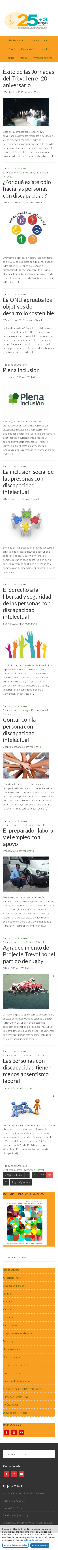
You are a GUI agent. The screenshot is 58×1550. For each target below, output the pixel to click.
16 (35, 1175)
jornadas (7, 176)
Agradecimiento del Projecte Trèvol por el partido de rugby (29, 954)
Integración (28, 172)
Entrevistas (9, 1309)
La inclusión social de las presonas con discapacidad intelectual (28, 481)
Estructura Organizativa (15, 1364)
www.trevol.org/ (19, 1522)
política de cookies (33, 1540)
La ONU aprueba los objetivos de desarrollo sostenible (28, 306)
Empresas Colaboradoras (16, 1380)
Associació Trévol (12, 1277)
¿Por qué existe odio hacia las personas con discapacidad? (27, 188)
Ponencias (8, 1317)
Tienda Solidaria (11, 1269)
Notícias (7, 1293)
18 (49, 1175)
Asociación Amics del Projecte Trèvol (22, 1388)
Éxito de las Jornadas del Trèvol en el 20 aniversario (28, 78)
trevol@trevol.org (19, 1515)
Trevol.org (8, 1341)
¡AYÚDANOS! (10, 1404)
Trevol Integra (29, 18)
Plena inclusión (21, 370)
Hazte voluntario (12, 1349)
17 (42, 1175)
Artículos (22, 168)
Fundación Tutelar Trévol (16, 1396)
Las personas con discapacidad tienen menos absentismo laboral (27, 1070)
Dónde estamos (11, 1357)
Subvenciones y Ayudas (15, 1412)
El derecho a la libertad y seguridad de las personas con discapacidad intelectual (27, 603)
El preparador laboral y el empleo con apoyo (29, 837)
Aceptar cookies (39, 1545)
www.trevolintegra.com (40, 1522)
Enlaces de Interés (13, 1372)
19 (6, 1182)
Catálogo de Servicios (14, 1285)
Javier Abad (41, 172)
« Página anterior (13, 1175)
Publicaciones (10, 1325)
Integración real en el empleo (18, 1333)
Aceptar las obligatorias (15, 1545)
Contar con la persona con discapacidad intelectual (19, 729)
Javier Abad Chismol (33, 825)
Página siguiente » (21, 1182)
